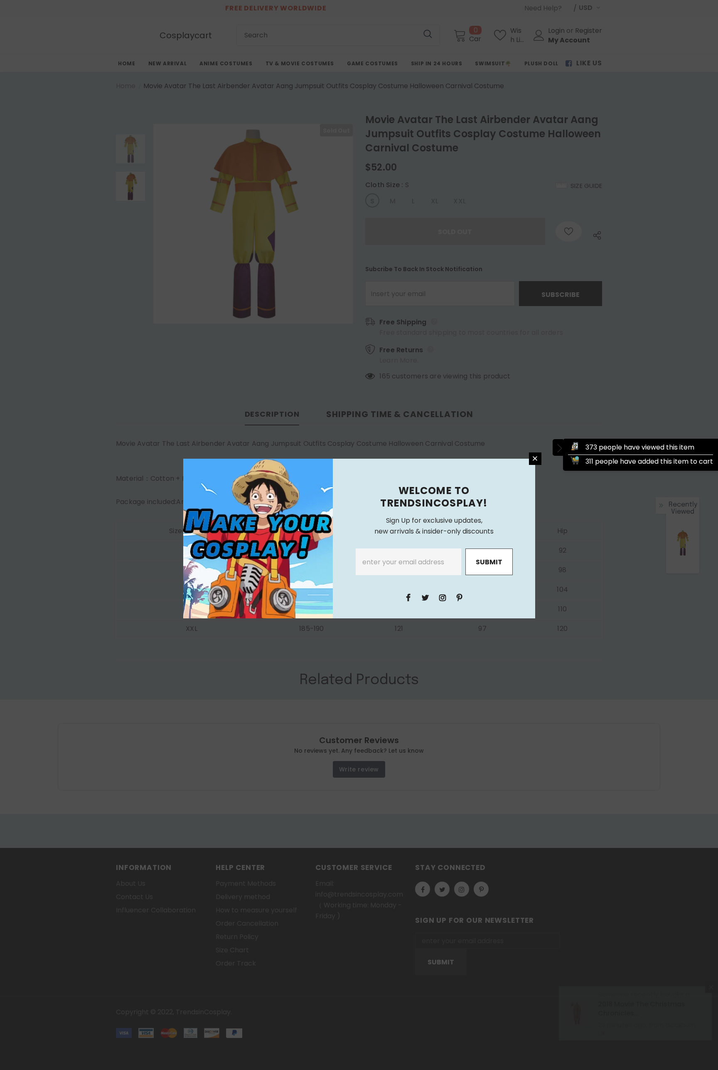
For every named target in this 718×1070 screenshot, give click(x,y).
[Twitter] (425, 597)
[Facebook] (408, 597)
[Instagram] (442, 597)
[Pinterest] (459, 597)
